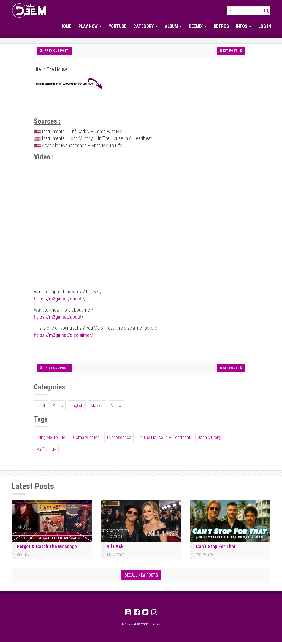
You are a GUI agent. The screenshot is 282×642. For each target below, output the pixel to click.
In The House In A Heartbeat (164, 437)
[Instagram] (154, 613)
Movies (97, 405)
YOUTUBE (117, 26)
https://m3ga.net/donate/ (60, 299)
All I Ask (115, 546)
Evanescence (119, 437)
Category (144, 26)
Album (172, 26)
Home (65, 26)
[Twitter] (145, 613)
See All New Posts (141, 575)
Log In (264, 26)
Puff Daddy (46, 449)
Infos (242, 26)
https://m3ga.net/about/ (58, 317)
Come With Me (86, 437)
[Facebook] (137, 613)
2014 (40, 405)
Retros (221, 26)
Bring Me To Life (50, 437)
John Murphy (209, 437)
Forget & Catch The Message (47, 546)
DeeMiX (196, 26)
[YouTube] (128, 613)
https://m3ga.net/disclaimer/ (63, 335)
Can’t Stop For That (216, 546)
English (76, 405)
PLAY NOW (88, 26)
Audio (58, 405)
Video (116, 405)
